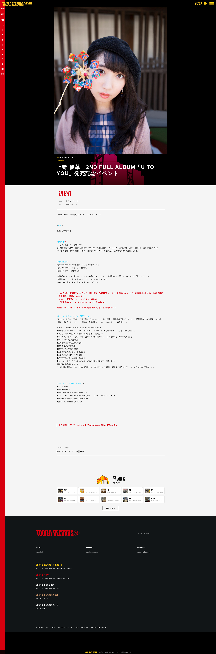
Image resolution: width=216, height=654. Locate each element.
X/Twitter (73, 451)
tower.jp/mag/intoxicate (143, 552)
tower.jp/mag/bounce (92, 552)
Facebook (61, 451)
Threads (69, 568)
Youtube (59, 568)
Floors (119, 478)
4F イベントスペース (66, 157)
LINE (82, 451)
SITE (68, 578)
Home (140, 533)
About (147, 533)
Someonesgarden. (100, 627)
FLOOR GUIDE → (110, 508)
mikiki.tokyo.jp (39, 552)
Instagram (48, 568)
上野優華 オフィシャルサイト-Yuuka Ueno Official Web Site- (88, 425)
